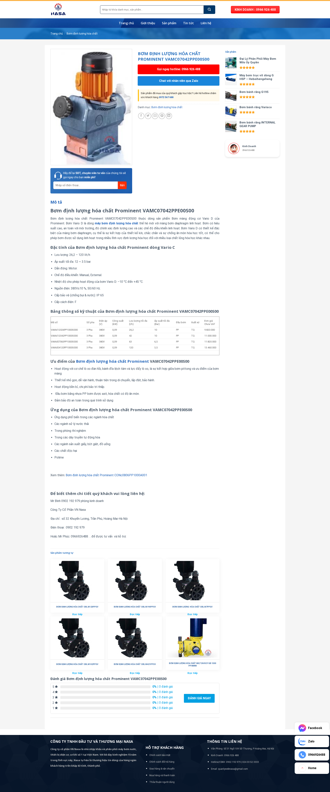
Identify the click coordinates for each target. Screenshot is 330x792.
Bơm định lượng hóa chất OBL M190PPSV (135, 607)
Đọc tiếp (77, 614)
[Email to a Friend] (155, 116)
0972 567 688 (166, 97)
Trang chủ (126, 23)
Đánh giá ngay (199, 698)
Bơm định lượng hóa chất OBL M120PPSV (77, 607)
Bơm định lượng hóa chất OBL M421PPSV (135, 664)
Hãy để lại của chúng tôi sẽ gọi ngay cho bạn (94, 175)
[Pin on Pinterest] (162, 116)
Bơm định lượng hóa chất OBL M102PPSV (77, 664)
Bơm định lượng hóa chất (82, 33)
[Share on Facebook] (141, 116)
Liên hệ (206, 23)
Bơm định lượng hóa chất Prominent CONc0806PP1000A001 (106, 475)
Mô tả (56, 202)
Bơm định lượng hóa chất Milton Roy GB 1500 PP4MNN (192, 664)
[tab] (56, 202)
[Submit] (209, 9)
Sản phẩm (169, 23)
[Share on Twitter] (148, 116)
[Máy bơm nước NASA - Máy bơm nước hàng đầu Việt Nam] (72, 9)
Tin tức (188, 23)
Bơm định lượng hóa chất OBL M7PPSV (192, 607)
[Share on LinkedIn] (169, 116)
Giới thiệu (148, 23)
